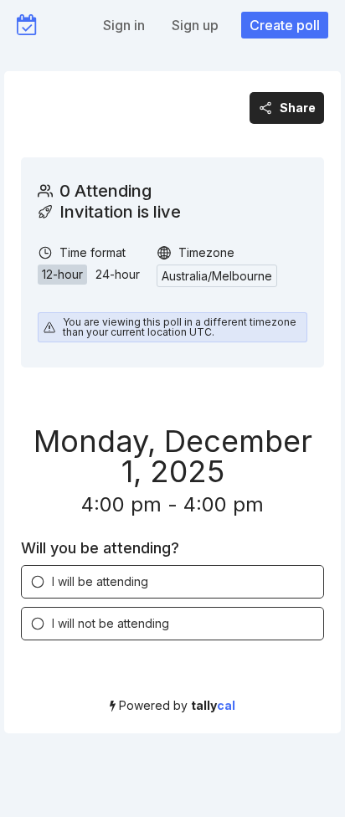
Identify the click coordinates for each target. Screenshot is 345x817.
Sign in (124, 25)
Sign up (195, 25)
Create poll (285, 25)
